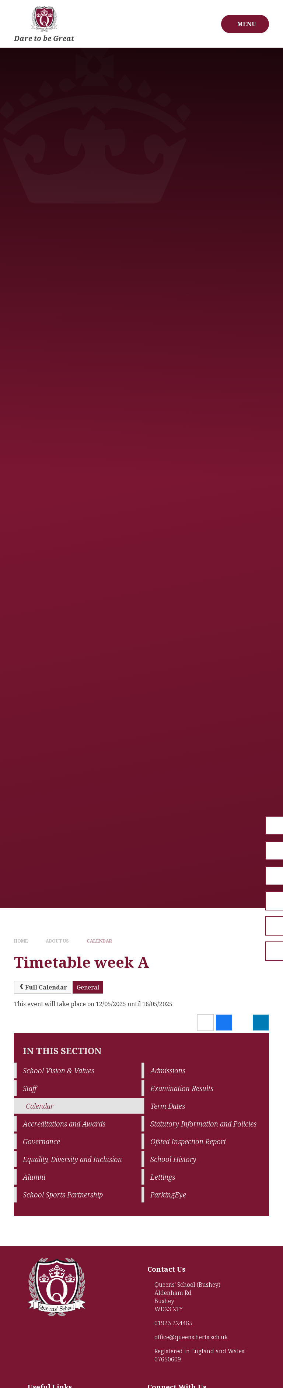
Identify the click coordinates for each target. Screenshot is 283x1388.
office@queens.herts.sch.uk (191, 1337)
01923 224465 (173, 1323)
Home (21, 941)
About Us (57, 941)
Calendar (99, 941)
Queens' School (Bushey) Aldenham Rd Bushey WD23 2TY (187, 1297)
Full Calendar (46, 987)
